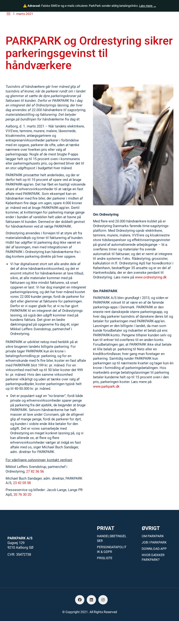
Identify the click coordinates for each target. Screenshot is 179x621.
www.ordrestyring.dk (151, 277)
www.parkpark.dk (106, 386)
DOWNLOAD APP (154, 549)
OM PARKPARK (153, 536)
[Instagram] (103, 599)
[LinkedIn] (91, 599)
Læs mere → (147, 5)
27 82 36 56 (35, 471)
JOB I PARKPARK (154, 542)
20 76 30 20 (22, 494)
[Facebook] (79, 599)
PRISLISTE (104, 558)
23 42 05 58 (22, 483)
